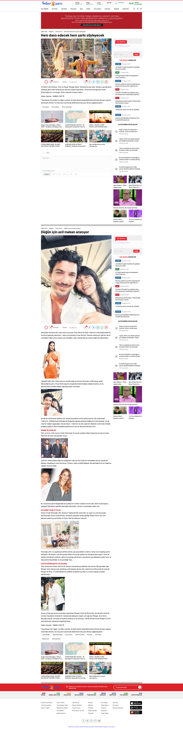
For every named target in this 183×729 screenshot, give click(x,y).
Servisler (55, 9)
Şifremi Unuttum (118, 708)
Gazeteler (126, 9)
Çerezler (91, 726)
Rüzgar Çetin (45, 639)
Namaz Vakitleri (54, 694)
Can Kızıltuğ (45, 107)
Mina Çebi (89, 634)
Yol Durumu (124, 694)
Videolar (107, 9)
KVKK (96, 726)
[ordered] (64, 174)
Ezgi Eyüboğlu (46, 634)
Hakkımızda (71, 726)
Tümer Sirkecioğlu (67, 107)
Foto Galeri (97, 9)
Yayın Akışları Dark (62, 705)
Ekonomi (73, 9)
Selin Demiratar (56, 639)
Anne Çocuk (58, 31)
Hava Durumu (79, 694)
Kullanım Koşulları (103, 726)
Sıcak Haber (105, 713)
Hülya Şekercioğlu (57, 634)
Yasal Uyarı (112, 726)
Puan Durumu (91, 694)
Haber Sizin (44, 31)
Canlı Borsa (75, 702)
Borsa (43, 694)
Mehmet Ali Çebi (79, 634)
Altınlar (90, 702)
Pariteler (112, 694)
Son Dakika (44, 9)
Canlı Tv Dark (61, 702)
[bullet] (66, 174)
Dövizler (90, 705)
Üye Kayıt (115, 705)
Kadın (88, 9)
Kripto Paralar (137, 694)
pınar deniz (98, 634)
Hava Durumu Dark (47, 702)
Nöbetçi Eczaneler (62, 708)
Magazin (51, 31)
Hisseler (103, 694)
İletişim (77, 726)
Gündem (64, 9)
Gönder (47, 174)
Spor (81, 9)
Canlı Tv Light (45, 708)
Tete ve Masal (55, 107)
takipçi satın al (61, 713)
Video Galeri (104, 705)
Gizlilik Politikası (84, 726)
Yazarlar (116, 9)
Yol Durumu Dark (46, 705)
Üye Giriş (115, 702)
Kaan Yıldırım (69, 634)
